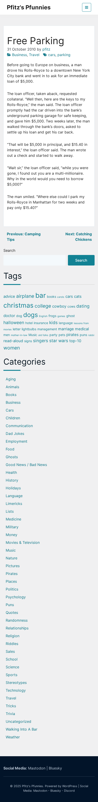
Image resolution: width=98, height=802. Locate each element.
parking (63, 54)
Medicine (13, 519)
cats (78, 296)
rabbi (91, 335)
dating (83, 306)
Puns (10, 604)
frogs (52, 316)
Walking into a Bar (21, 729)
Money (11, 534)
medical (82, 329)
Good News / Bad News (26, 464)
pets (62, 335)
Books (11, 394)
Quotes (12, 612)
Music (32, 335)
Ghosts (12, 457)
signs (28, 341)
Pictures (13, 566)
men (6, 335)
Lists (10, 511)
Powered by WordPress (61, 786)
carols (60, 296)
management (47, 329)
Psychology (16, 597)
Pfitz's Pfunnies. (33, 786)
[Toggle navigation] (86, 7)
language (66, 323)
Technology (16, 690)
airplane (25, 296)
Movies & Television (23, 542)
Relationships (17, 628)
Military (12, 527)
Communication (19, 425)
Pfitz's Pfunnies (29, 7)
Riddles (12, 643)
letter (17, 329)
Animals (12, 387)
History (12, 480)
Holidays (13, 488)
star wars (58, 340)
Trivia (10, 713)
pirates (72, 334)
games (61, 316)
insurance (41, 323)
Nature (11, 558)
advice (9, 296)
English (43, 316)
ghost (70, 316)
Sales (10, 651)
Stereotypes (16, 682)
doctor (9, 315)
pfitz (46, 49)
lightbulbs (29, 329)
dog (19, 316)
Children (13, 418)
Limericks (14, 503)
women (11, 348)
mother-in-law (19, 335)
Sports (11, 674)
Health (11, 472)
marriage (66, 329)
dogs (30, 315)
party (53, 335)
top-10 (75, 341)
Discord (69, 790)
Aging (11, 379)
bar (40, 295)
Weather (13, 737)
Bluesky (55, 768)
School (12, 659)
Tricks (11, 706)
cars (51, 54)
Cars (10, 410)
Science (12, 667)
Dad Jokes (15, 433)
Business (19, 54)
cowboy (59, 306)
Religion (12, 636)
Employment (16, 441)
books (51, 296)
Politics (12, 589)
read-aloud (13, 341)
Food (10, 449)
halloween (13, 322)
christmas (18, 305)
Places (11, 581)
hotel (29, 323)
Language (14, 495)
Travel (34, 54)
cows (71, 306)
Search (9, 250)
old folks (43, 335)
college (43, 306)
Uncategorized (18, 721)
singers (40, 340)
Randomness (17, 620)
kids (53, 322)
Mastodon (36, 768)
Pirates (12, 573)
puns (83, 335)
